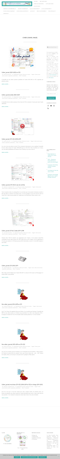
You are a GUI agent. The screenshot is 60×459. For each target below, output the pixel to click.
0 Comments (24, 75)
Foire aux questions (39, 3)
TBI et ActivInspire (41, 11)
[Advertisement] (30, 24)
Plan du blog (37, 6)
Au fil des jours (49, 3)
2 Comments (24, 234)
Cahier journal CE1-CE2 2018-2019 (11, 139)
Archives (5, 13)
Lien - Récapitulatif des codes (23, 448)
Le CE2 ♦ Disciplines (46, 8)
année (33, 267)
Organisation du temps (18, 74)
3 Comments (24, 98)
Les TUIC (32, 11)
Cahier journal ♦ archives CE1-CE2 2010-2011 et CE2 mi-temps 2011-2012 (22, 384)
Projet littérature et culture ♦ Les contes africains (52, 155)
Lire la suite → (5, 84)
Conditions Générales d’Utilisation (36, 438)
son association (8, 443)
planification (15, 75)
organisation (10, 75)
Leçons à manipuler (23, 8)
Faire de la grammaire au (9, 8)
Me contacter (43, 1)
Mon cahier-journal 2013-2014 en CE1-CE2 (13, 344)
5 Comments (21, 142)
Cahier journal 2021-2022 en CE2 (11, 72)
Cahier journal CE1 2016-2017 (10, 266)
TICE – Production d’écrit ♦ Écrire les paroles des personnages (53, 161)
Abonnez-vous (51, 98)
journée (6, 75)
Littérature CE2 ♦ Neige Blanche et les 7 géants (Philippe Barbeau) (53, 176)
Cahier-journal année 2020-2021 (11, 95)
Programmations (28, 186)
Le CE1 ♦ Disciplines (34, 8)
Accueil (36, 1)
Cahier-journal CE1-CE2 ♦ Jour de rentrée (13, 185)
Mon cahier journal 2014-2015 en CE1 (12, 304)
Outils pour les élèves (22, 11)
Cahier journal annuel (38, 141)
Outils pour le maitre (8, 11)
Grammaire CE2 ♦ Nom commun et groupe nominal (53, 166)
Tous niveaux (51, 11)
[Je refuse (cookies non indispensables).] (58, 456)
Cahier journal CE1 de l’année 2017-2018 (13, 231)
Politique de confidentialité (35, 436)
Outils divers (16, 267)
